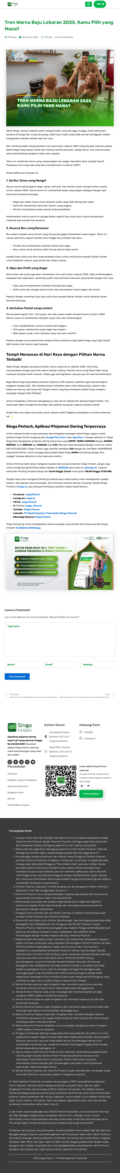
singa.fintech (29, 502)
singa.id (30, 498)
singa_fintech (34, 505)
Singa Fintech (32, 509)
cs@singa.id (90, 467)
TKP (99, 4)
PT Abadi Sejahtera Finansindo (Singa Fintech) (50, 513)
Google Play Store (56, 437)
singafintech (33, 494)
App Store (78, 437)
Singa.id (22, 486)
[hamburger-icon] (88, 4)
